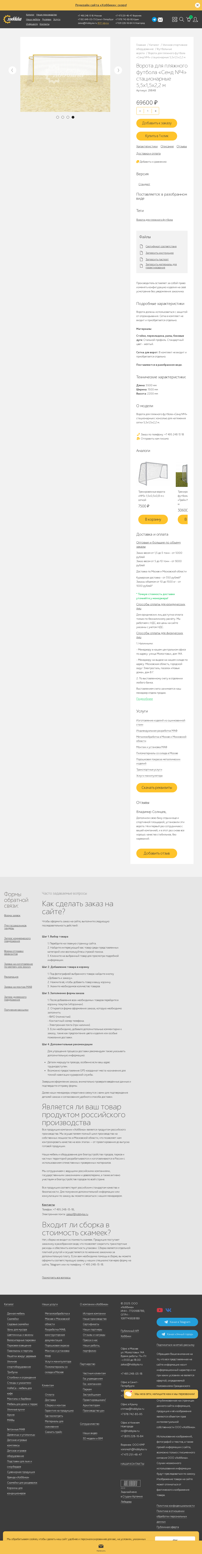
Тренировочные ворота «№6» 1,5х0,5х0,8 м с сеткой (151, 496)
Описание (167, 146)
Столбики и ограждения (21, 1377)
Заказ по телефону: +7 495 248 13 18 (162, 434)
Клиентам (48, 1385)
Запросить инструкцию (160, 253)
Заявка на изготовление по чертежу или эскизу (18, 965)
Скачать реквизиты (157, 787)
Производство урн (93, 1410)
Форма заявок (12, 915)
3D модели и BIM (93, 1438)
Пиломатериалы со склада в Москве (157, 753)
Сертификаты (91, 1324)
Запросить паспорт (157, 259)
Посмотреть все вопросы (56, 1277)
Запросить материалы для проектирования (161, 266)
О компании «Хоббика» (94, 1304)
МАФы (11, 1420)
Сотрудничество (89, 1424)
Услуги (56, 19)
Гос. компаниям (92, 1384)
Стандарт (144, 184)
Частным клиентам (94, 1373)
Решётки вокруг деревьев (21, 1356)
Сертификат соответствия (161, 246)
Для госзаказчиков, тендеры (15, 927)
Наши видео (90, 1433)
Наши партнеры (92, 1329)
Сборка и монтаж (55, 1405)
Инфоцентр (32, 24)
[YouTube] (160, 1311)
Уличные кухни (16, 1409)
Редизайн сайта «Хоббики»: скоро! (101, 5)
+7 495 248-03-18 (131, 1373)
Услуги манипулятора (149, 775)
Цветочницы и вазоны (20, 1335)
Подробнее (144, 699)
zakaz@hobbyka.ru (87, 23)
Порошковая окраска (57, 1345)
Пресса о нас (90, 1340)
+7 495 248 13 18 (86, 15)
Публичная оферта (168, 1527)
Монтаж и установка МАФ (151, 747)
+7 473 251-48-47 (124, 15)
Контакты (44, 24)
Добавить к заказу (157, 123)
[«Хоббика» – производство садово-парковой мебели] (12, 19)
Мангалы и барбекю (19, 1398)
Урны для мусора (17, 1329)
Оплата (49, 1394)
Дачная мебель (16, 1313)
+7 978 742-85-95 (124, 19)
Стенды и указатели (19, 1382)
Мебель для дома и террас (22, 1404)
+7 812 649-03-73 (86, 19)
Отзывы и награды (94, 1335)
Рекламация (11, 977)
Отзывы (182, 146)
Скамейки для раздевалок (22, 1482)
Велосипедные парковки (21, 1340)
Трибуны (12, 1372)
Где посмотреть (54, 1416)
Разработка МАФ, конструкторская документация (55, 1335)
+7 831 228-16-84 (124, 23)
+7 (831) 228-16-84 (132, 1436)
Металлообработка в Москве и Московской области (57, 1319)
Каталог (30, 14)
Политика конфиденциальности (176, 1505)
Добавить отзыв (157, 853)
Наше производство (46, 14)
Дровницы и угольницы (21, 1434)
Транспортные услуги (149, 769)
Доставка (50, 1400)
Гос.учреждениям (93, 1378)
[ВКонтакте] (168, 1311)
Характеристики (147, 146)
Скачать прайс (53, 1432)
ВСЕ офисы (103, 23)
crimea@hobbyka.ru (132, 1409)
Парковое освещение (19, 1345)
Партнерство (87, 1364)
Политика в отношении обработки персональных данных (172, 1516)
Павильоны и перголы (20, 1350)
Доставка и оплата (148, 153)
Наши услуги (50, 1304)
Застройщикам (92, 1394)
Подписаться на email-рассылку (176, 1345)
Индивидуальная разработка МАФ (156, 730)
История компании (94, 1313)
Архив (10, 1414)
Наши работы (33, 19)
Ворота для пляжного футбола (154, 219)
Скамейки (13, 1319)
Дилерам (46, 19)
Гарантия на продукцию (59, 1410)
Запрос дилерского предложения (15, 998)
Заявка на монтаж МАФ (18, 987)
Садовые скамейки (18, 1324)
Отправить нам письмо (154, 438)
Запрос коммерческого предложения (17, 940)
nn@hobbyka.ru (130, 1431)
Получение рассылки (16, 1009)
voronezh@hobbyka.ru (134, 1449)
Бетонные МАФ (16, 1429)
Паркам (87, 1389)
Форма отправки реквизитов (13, 952)
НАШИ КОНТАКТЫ (132, 1464)
